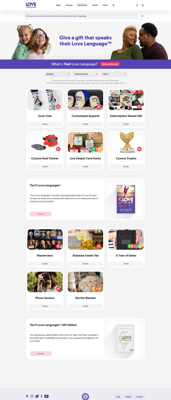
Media (128, 397)
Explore (40, 214)
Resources (82, 5)
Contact (139, 397)
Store (105, 5)
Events (95, 5)
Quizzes (69, 5)
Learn (58, 5)
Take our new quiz (110, 64)
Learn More (82, 16)
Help (118, 397)
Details (45, 124)
